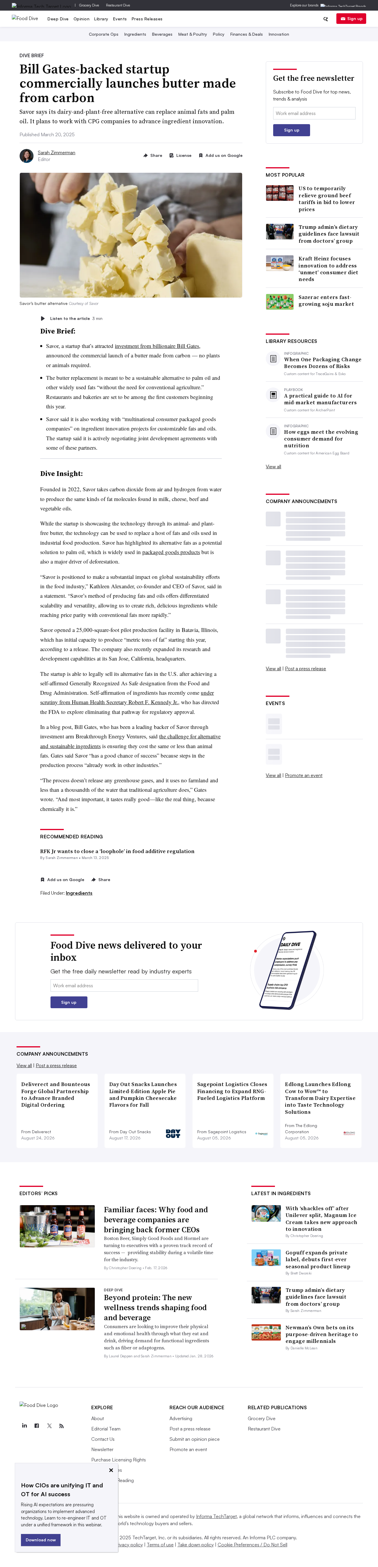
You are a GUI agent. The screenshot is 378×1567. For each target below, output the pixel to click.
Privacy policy (128, 1545)
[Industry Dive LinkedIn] (24, 1426)
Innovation (279, 34)
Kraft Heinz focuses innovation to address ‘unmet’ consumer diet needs (328, 269)
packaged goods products (171, 552)
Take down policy (195, 1545)
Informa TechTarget (216, 1516)
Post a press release (305, 668)
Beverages (162, 34)
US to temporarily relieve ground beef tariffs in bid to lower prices (327, 199)
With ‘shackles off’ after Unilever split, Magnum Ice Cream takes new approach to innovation (321, 1219)
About (97, 1418)
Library (101, 18)
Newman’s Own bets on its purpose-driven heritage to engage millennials (322, 1334)
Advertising (181, 1418)
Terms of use (160, 1545)
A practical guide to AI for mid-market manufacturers (320, 399)
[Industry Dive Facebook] (36, 1426)
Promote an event (303, 775)
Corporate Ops (103, 34)
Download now (41, 1539)
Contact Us (103, 1439)
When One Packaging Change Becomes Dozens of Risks (323, 363)
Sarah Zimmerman (56, 152)
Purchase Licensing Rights (118, 1460)
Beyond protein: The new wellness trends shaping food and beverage (155, 1307)
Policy (218, 34)
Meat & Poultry (192, 34)
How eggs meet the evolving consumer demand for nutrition (321, 438)
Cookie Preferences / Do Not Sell (252, 1545)
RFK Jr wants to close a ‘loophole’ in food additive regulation (117, 851)
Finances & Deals (246, 34)
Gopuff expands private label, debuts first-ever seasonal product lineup (318, 1259)
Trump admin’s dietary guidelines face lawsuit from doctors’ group (329, 234)
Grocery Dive (89, 5)
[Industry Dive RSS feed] (61, 1426)
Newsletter (102, 1449)
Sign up (355, 18)
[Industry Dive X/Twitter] (49, 1426)
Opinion (82, 18)
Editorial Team (105, 1429)
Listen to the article (76, 318)
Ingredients (135, 34)
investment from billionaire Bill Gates (157, 345)
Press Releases (147, 18)
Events (120, 18)
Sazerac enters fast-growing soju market (326, 301)
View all (273, 466)
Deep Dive (58, 18)
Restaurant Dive (118, 5)
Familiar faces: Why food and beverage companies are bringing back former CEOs (156, 1219)
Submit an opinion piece (195, 1439)
